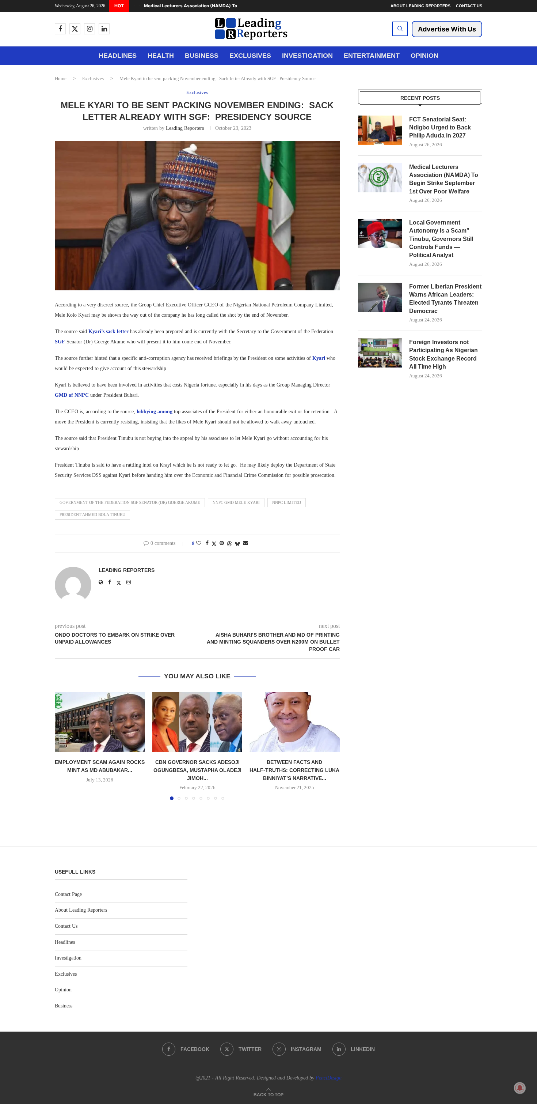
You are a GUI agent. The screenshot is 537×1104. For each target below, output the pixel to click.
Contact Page (68, 894)
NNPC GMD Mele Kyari (236, 502)
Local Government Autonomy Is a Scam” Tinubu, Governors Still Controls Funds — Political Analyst (441, 239)
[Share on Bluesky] (237, 543)
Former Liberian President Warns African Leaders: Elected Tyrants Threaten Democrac (445, 298)
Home (60, 78)
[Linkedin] (104, 28)
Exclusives (250, 55)
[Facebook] (60, 28)
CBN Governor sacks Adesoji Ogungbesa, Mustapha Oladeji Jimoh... (197, 770)
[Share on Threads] (229, 543)
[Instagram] (89, 28)
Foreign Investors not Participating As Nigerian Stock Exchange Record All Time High (443, 354)
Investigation (307, 55)
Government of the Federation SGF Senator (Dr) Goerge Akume (130, 502)
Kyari (319, 358)
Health (161, 55)
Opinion (424, 55)
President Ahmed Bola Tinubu (92, 514)
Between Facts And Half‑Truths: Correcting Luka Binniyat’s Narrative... (295, 770)
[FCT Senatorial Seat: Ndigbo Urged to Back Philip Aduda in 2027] (380, 130)
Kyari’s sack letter (108, 331)
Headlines (118, 55)
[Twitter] (74, 28)
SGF (60, 341)
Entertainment (372, 55)
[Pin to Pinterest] (222, 543)
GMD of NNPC (72, 395)
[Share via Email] (245, 543)
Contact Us (469, 6)
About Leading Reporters (420, 6)
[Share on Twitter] (214, 543)
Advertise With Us (447, 29)
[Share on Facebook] (207, 543)
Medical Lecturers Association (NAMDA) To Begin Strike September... (218, 5)
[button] (134, 6)
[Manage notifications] (520, 1088)
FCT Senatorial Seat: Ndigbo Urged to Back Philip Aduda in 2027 (440, 127)
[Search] (400, 29)
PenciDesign (329, 1078)
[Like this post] (198, 543)
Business (201, 55)
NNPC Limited (286, 502)
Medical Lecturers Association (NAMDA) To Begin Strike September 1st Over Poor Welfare (443, 179)
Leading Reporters (185, 128)
